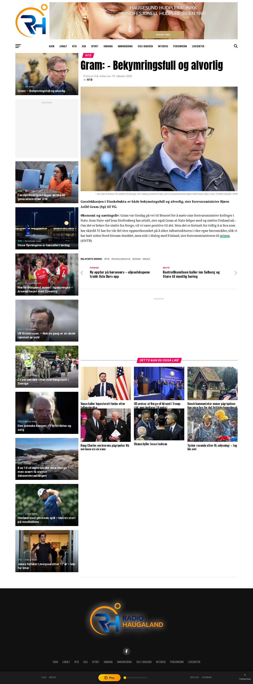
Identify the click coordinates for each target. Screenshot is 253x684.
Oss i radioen (145, 46)
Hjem (51, 46)
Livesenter (198, 46)
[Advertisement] (46, 130)
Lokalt (63, 46)
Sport (94, 46)
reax (147, 259)
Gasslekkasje (121, 259)
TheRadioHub (245, 679)
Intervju (163, 46)
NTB (74, 46)
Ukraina (108, 46)
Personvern (180, 46)
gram (137, 259)
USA (84, 46)
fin (107, 259)
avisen (224, 235)
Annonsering (125, 46)
